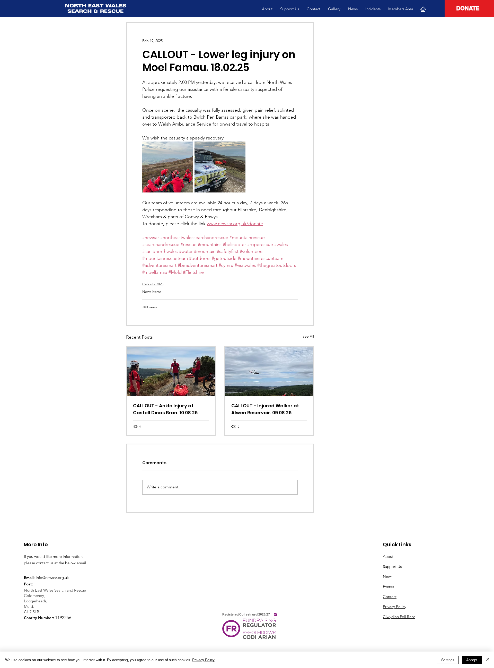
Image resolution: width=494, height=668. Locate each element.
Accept (471, 659)
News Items (151, 291)
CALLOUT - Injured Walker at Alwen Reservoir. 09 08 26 (265, 409)
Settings (447, 659)
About (388, 556)
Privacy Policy (394, 606)
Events (388, 586)
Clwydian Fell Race (399, 616)
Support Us (392, 566)
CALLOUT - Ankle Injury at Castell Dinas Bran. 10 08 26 (165, 409)
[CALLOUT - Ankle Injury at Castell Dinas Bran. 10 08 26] (171, 371)
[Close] (488, 660)
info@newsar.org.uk (52, 577)
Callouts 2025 (152, 284)
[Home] (423, 9)
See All (308, 336)
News (387, 576)
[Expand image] (167, 167)
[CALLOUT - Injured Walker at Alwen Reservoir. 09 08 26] (269, 371)
